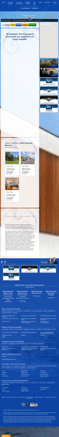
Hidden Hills (30, 366)
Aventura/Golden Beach (7, 311)
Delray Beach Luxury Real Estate (29, 346)
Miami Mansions (6, 321)
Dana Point (11, 382)
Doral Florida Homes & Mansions (10, 318)
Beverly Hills (10, 366)
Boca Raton (4, 343)
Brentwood (16, 366)
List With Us (25, 25)
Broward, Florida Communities (12, 327)
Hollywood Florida (6, 335)
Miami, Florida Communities (11, 309)
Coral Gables (27, 311)
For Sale (13, 25)
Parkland (32, 329)
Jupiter (27, 343)
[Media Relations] (49, 72)
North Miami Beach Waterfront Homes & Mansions (28, 322)
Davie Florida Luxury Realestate (29, 332)
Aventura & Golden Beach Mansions (8, 316)
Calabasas (23, 366)
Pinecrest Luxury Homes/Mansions (44, 322)
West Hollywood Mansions (19, 20)
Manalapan (33, 343)
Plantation (38, 329)
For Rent (18, 25)
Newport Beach (5, 384)
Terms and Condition (51, 397)
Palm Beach (41, 343)
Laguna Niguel (50, 382)
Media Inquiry (39, 397)
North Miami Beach (6, 312)
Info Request (32, 25)
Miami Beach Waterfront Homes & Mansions (48, 319)
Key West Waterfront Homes (9, 359)
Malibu (44, 366)
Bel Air (3, 366)
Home (3, 397)
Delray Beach (12, 343)
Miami (44, 311)
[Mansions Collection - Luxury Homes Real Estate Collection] (29, 15)
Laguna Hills (42, 382)
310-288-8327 (53, 16)
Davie (11, 329)
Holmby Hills (38, 366)
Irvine (27, 382)
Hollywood (26, 329)
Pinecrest (15, 312)
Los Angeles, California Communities (14, 364)
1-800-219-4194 (52, 17)
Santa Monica (22, 367)
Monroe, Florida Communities (11, 354)
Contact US (30, 398)
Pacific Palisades (6, 367)
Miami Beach (51, 311)
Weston (54, 329)
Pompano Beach (47, 329)
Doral (32, 311)
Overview (7, 25)
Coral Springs (5, 329)
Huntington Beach (20, 382)
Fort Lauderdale (18, 329)
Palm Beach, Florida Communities (13, 341)
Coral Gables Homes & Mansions (48, 315)
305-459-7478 (53, 14)
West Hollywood (6, 20)
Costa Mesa (4, 382)
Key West (4, 356)
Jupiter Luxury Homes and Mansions (8, 349)
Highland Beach (21, 343)
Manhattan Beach (52, 366)
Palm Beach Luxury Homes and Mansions (48, 349)
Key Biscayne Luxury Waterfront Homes (29, 319)
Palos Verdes (14, 367)
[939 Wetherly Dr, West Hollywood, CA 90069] (12, 184)
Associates (30, 397)
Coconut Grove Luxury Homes (28, 315)
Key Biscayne (39, 311)
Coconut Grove (18, 311)
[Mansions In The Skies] (49, 99)
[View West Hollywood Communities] (3, 24)
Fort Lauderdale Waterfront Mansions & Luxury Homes (47, 333)
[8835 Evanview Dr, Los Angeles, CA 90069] (28, 158)
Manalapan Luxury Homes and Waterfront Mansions (28, 349)
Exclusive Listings (12, 397)
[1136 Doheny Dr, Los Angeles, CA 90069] (12, 158)
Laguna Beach (34, 382)
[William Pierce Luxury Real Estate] (49, 82)
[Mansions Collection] (49, 260)
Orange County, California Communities (15, 380)
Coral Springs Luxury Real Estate (10, 332)
